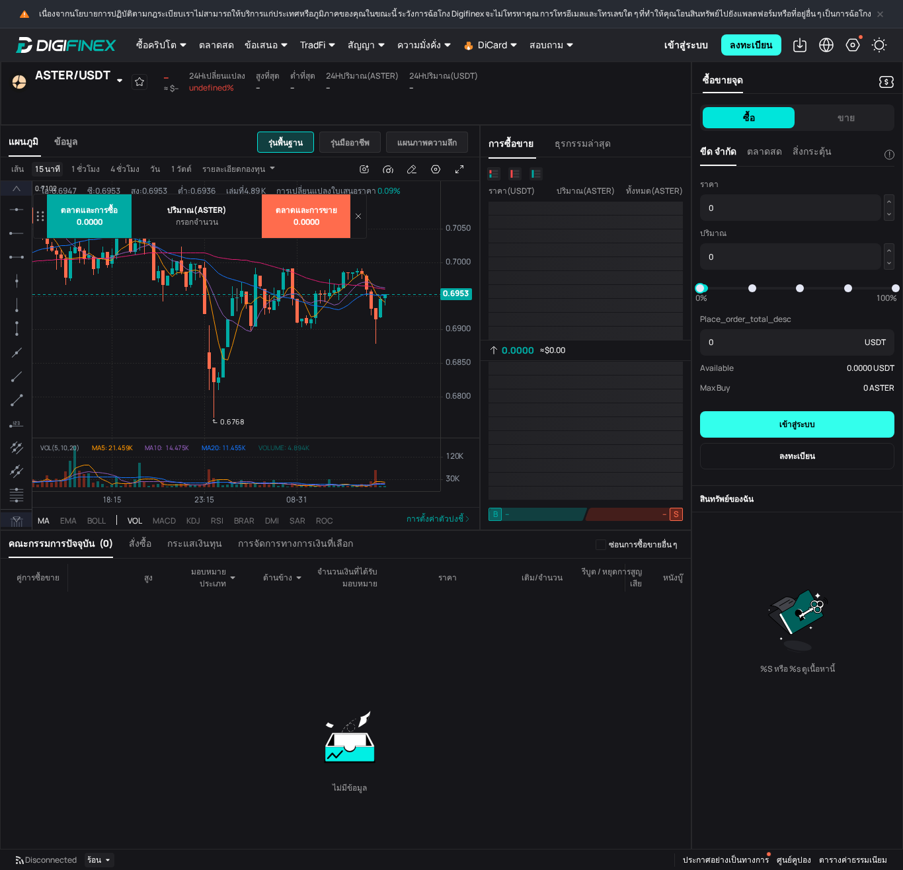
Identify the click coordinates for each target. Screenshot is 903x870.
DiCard (492, 44)
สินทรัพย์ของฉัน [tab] (727, 498)
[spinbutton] (196, 222)
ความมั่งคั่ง (419, 44)
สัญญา (361, 44)
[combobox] (190, 577)
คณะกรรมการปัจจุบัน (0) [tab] (61, 543)
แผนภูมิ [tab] (23, 141)
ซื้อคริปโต (156, 44)
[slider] (700, 288)
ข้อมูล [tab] (66, 141)
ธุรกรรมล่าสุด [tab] (583, 143)
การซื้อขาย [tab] (511, 143)
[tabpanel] (240, 343)
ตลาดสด (216, 44)
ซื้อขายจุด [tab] (723, 79)
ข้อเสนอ (261, 44)
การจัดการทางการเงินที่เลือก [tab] (295, 543)
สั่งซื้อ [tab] (140, 543)
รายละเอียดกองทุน (233, 169)
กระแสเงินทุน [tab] (194, 543)
